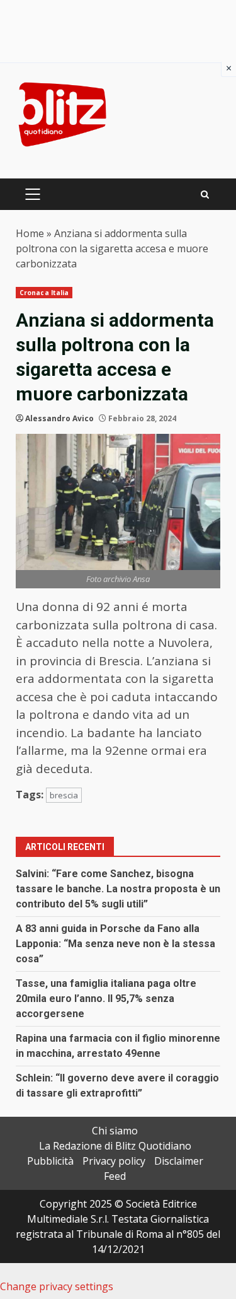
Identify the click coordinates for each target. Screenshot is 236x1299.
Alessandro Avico (59, 418)
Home (30, 233)
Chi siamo (115, 1131)
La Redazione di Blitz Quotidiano (115, 1146)
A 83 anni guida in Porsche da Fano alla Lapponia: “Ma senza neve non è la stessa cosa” (115, 944)
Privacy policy (113, 1161)
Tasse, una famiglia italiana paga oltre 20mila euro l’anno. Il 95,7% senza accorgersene (106, 998)
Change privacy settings (56, 1286)
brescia (64, 795)
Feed (115, 1176)
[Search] (205, 194)
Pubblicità (50, 1161)
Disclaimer (178, 1161)
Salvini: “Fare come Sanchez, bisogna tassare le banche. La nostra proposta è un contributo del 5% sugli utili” (118, 889)
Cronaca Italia (44, 292)
